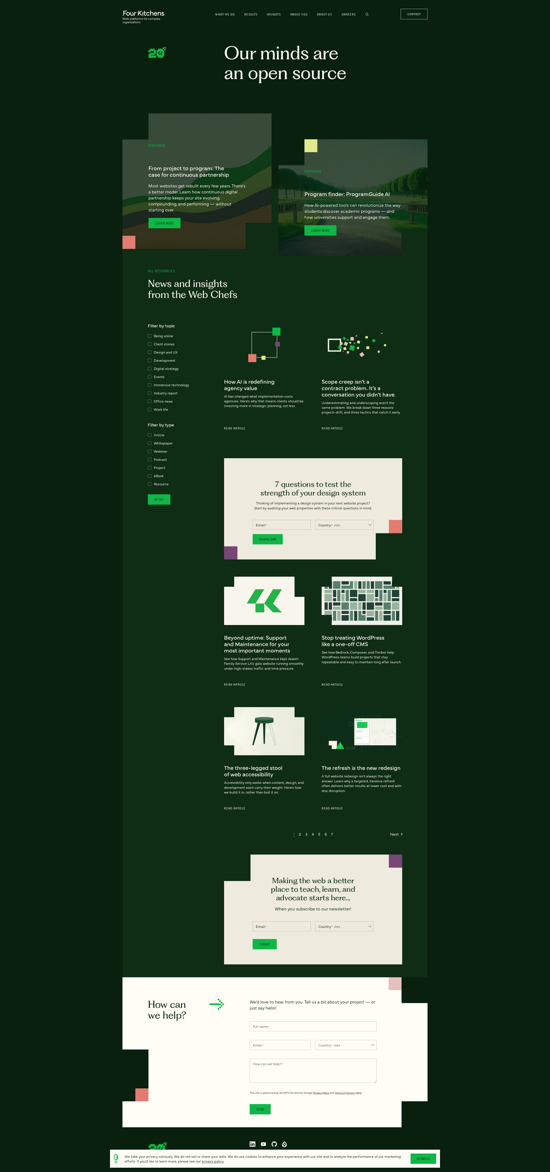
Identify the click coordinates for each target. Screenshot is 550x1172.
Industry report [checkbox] (165, 393)
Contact (414, 14)
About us (324, 14)
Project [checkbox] (159, 467)
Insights (274, 14)
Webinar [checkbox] (160, 451)
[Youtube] (263, 1144)
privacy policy (213, 1161)
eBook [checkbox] (158, 475)
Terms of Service (345, 1092)
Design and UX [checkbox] (165, 352)
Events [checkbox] (159, 376)
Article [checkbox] (159, 434)
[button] (294, 834)
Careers (349, 14)
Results (250, 14)
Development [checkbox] (164, 360)
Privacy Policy (321, 1092)
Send (260, 1109)
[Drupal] (284, 1144)
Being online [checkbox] (163, 335)
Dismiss (423, 1159)
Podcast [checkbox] (160, 459)
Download (267, 539)
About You (299, 14)
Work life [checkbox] (161, 409)
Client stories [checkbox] (164, 344)
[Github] (274, 1144)
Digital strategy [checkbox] (166, 368)
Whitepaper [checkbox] (163, 443)
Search (367, 16)
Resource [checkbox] (161, 483)
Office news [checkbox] (163, 401)
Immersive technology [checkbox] (171, 384)
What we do (225, 14)
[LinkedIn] (253, 1144)
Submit (264, 944)
